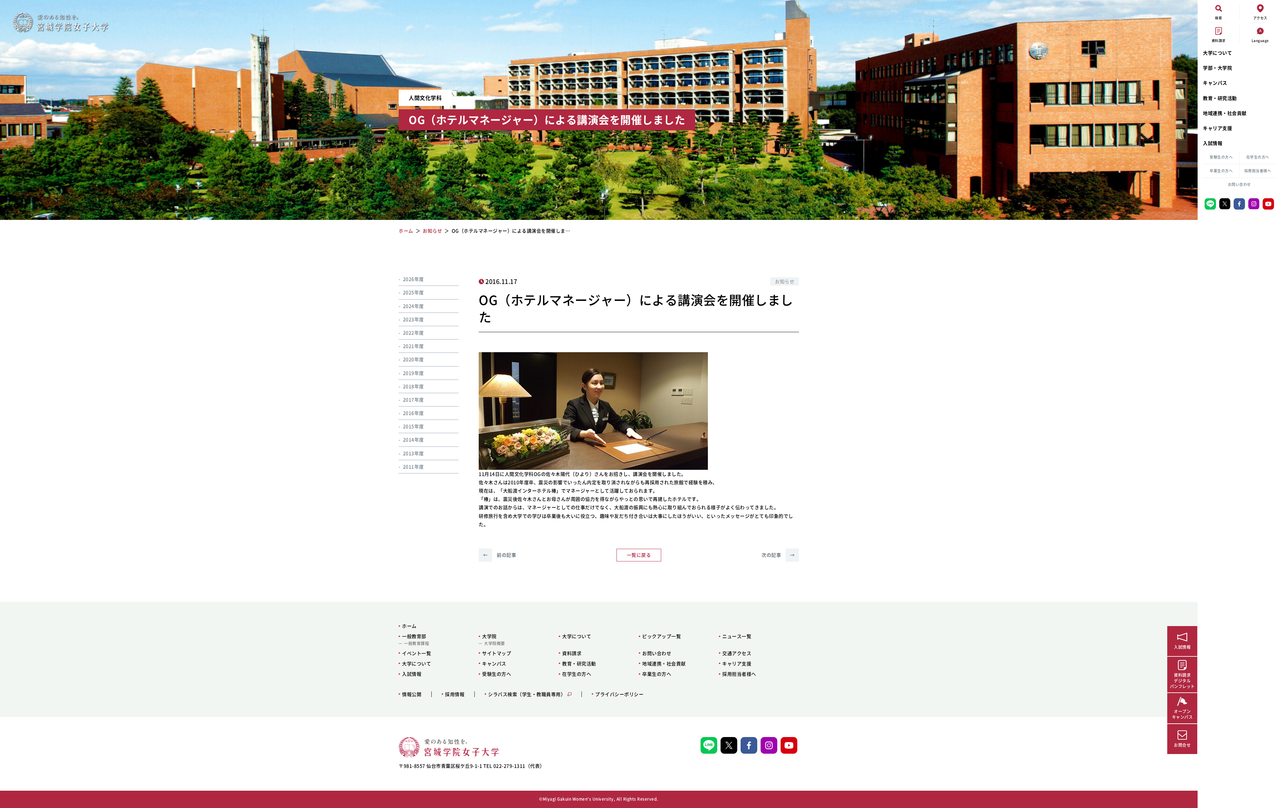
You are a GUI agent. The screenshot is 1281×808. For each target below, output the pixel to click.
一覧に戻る (639, 554)
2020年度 (413, 359)
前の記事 (499, 554)
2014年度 (413, 439)
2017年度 (413, 399)
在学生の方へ (1257, 157)
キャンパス (1215, 82)
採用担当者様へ (1257, 171)
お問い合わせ (1239, 184)
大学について (1217, 52)
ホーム (409, 625)
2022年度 (413, 332)
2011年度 (413, 466)
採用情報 (454, 694)
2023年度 (413, 319)
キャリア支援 (1217, 128)
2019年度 (413, 373)
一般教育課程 (416, 643)
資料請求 (571, 653)
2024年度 (413, 306)
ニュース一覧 (736, 636)
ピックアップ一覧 (661, 636)
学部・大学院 (1217, 67)
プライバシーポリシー (619, 694)
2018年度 (413, 386)
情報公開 (411, 694)
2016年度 (413, 412)
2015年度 (413, 426)
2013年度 (413, 453)
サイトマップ (496, 653)
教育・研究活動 (1220, 98)
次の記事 (778, 554)
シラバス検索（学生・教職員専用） (526, 694)
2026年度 (413, 279)
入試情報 (1212, 143)
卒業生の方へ (1221, 171)
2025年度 (413, 292)
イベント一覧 (416, 653)
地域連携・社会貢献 (1225, 113)
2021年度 (413, 346)
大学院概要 (494, 643)
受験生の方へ (1221, 157)
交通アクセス (736, 653)
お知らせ (784, 281)
